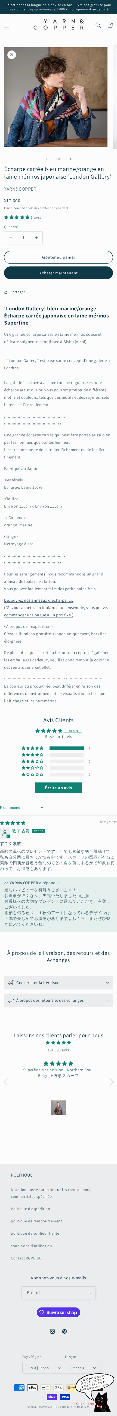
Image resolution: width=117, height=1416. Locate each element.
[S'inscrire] (90, 1292)
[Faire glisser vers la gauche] (47, 159)
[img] (13, 823)
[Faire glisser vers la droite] (70, 159)
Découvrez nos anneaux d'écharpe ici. (38, 600)
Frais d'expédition (15, 208)
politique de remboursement (36, 1221)
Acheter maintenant (58, 272)
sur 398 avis (58, 1049)
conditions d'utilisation (31, 1245)
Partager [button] (17, 291)
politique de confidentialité (35, 1233)
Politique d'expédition (30, 1208)
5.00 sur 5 (73, 730)
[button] (7, 25)
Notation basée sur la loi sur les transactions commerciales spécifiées (50, 1193)
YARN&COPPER (49, 1407)
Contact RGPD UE (26, 1258)
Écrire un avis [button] (58, 788)
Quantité (11, 226)
